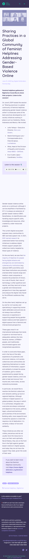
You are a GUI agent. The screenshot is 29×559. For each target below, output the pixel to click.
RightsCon (20, 488)
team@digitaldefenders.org (11, 540)
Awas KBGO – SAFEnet (15, 151)
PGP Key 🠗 (24, 540)
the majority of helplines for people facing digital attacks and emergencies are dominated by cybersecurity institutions (13, 260)
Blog (4, 483)
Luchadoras (12, 143)
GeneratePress (17, 557)
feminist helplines (10, 488)
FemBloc (19, 157)
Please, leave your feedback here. (12, 498)
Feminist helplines (13, 483)
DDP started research (10, 238)
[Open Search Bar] (19, 4)
